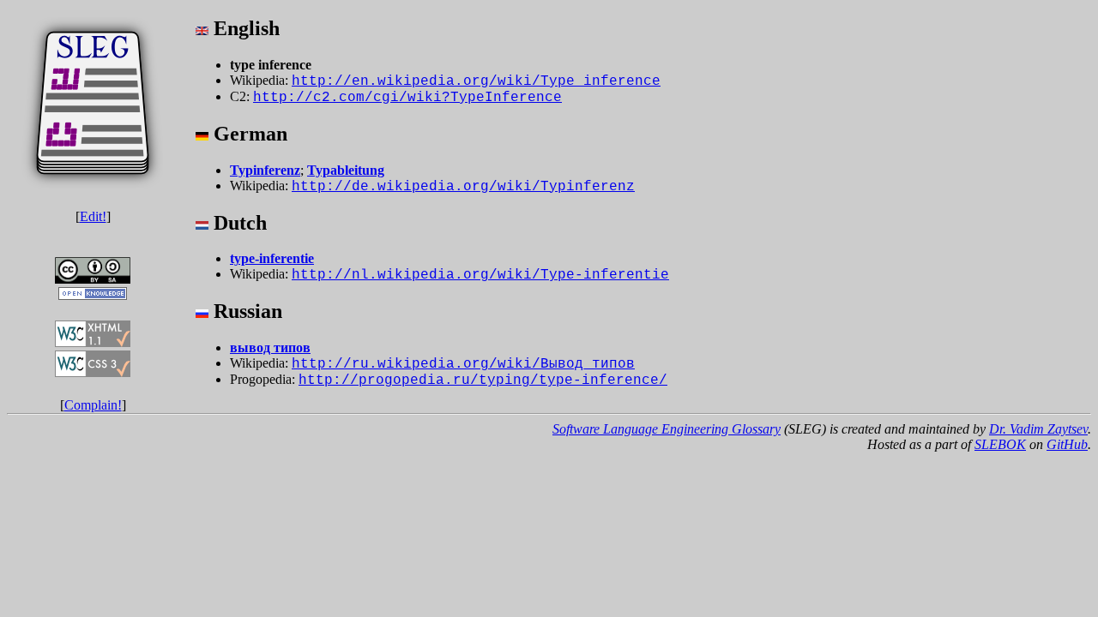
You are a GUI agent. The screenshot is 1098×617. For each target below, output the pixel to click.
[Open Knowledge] (92, 312)
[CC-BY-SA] (92, 279)
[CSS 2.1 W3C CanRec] (92, 389)
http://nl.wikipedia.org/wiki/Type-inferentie (480, 275)
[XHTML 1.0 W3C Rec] (92, 342)
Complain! (93, 405)
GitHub (1067, 444)
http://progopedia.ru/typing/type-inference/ (483, 380)
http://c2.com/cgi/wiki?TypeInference (407, 97)
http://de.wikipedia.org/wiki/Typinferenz (463, 187)
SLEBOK (1000, 444)
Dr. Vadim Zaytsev (1038, 429)
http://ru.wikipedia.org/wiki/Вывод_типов (463, 364)
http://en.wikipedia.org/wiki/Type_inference (476, 81)
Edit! (93, 216)
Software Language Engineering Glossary (666, 429)
